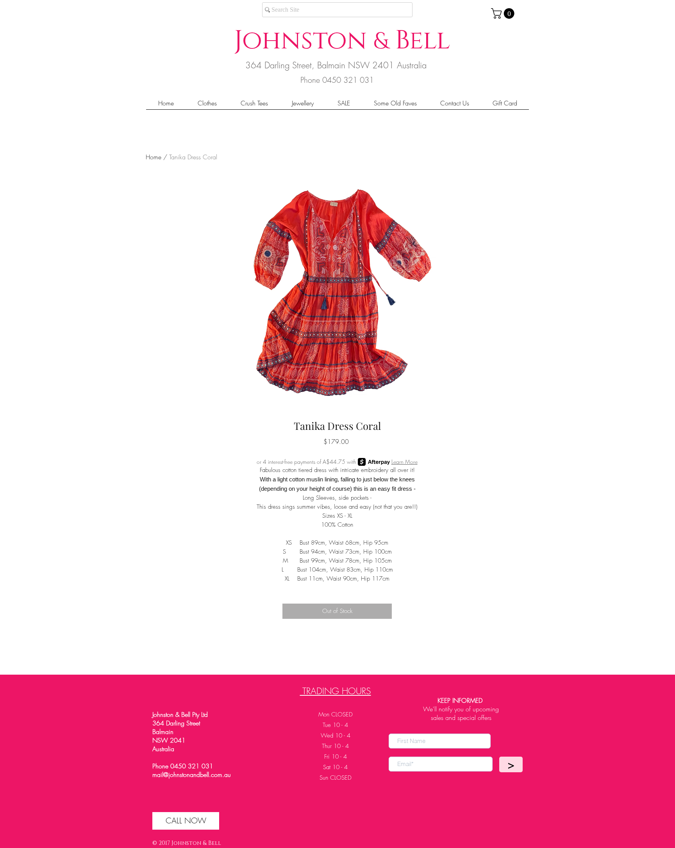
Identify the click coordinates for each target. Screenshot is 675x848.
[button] (504, 13)
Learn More (404, 461)
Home (153, 157)
